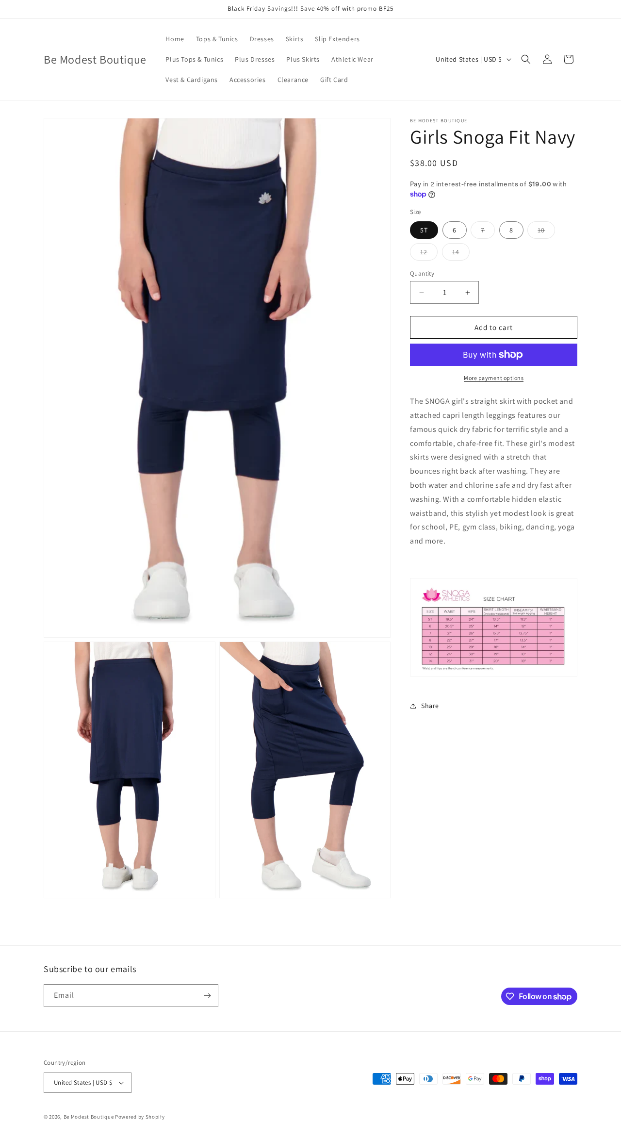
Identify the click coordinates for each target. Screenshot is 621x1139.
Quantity (422, 273)
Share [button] (430, 705)
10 (546, 232)
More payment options (493, 377)
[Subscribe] (207, 995)
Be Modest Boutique (89, 1116)
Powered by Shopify (140, 1116)
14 (461, 254)
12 (429, 254)
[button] (526, 59)
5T (424, 230)
